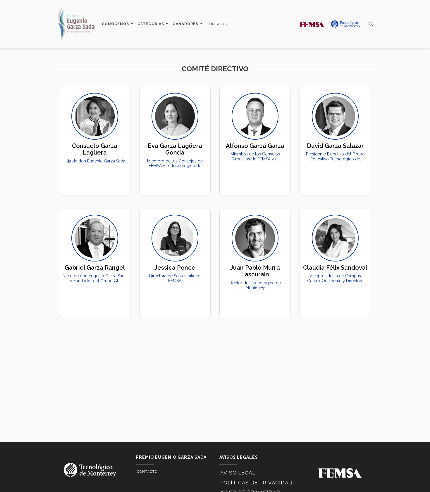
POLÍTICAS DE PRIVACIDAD (256, 483)
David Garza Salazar (335, 145)
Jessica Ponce (174, 267)
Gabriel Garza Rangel (95, 267)
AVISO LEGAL (237, 473)
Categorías (151, 24)
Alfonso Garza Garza (255, 145)
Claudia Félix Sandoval (335, 267)
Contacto (217, 24)
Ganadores (186, 24)
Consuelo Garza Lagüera (94, 149)
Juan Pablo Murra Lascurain (255, 271)
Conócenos (116, 24)
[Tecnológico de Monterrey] (76, 24)
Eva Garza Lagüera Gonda (175, 149)
